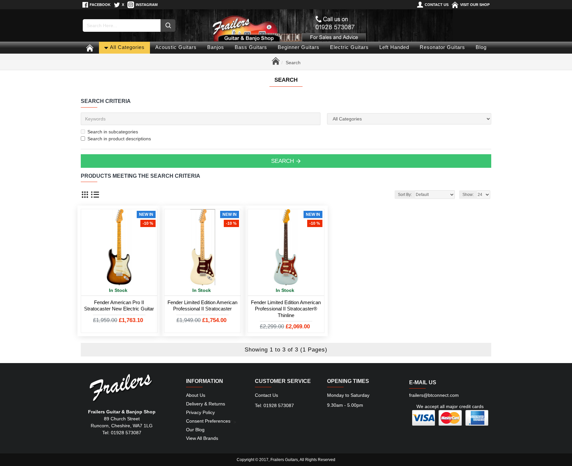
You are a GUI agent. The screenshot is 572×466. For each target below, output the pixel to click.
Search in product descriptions (119, 138)
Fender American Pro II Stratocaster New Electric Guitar (119, 306)
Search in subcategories (112, 131)
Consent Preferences (208, 421)
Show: (468, 194)
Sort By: (405, 194)
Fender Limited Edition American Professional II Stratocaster (202, 306)
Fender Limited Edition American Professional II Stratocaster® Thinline (286, 309)
